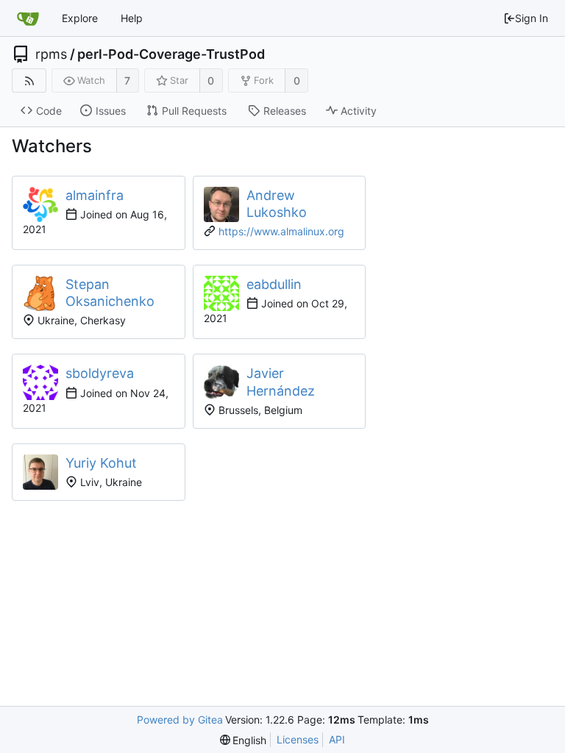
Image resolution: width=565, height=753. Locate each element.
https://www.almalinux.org (281, 231)
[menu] (243, 740)
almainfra (94, 195)
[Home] (28, 18)
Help (132, 18)
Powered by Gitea (180, 719)
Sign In (531, 18)
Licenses (298, 739)
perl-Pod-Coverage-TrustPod (171, 54)
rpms (51, 54)
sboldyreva (99, 373)
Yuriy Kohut (101, 463)
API (337, 739)
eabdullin (274, 284)
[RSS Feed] (29, 80)
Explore (80, 18)
